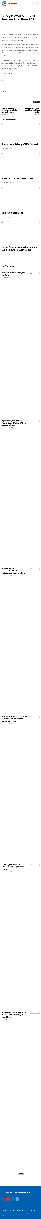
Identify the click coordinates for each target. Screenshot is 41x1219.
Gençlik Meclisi (29, 1213)
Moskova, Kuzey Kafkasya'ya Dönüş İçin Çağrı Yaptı (9, 111)
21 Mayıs (3, 1216)
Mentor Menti (19, 1213)
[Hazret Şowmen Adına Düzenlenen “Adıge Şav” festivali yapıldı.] (20, 232)
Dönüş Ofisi (11, 1213)
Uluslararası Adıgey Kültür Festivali (19, 144)
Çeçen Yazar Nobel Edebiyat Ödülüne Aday (32, 111)
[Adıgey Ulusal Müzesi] (20, 198)
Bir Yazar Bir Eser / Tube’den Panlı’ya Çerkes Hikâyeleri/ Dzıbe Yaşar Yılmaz (13, 571)
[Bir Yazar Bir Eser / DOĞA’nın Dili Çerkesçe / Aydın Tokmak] (20, 1180)
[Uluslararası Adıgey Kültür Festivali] (20, 132)
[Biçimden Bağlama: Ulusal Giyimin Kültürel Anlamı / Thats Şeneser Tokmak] (35, 492)
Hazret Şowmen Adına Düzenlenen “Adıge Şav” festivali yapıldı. (19, 248)
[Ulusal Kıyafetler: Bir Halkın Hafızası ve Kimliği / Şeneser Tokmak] (35, 936)
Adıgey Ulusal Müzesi (12, 212)
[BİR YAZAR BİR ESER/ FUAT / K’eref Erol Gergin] (35, 344)
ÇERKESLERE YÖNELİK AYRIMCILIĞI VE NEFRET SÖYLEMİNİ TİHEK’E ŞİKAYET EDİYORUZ (14, 719)
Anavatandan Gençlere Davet (17, 178)
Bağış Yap (4, 1213)
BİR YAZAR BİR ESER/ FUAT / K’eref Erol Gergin (14, 274)
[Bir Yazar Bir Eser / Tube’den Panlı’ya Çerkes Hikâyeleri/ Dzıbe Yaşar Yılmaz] (35, 640)
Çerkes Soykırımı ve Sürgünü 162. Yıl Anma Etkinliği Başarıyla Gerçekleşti (14, 1015)
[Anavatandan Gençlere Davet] (20, 164)
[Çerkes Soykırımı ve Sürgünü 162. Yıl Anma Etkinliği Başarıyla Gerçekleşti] (35, 1084)
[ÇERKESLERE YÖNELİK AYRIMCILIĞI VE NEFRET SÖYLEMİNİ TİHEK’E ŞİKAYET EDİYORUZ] (35, 788)
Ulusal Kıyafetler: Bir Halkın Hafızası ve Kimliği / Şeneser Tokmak (12, 867)
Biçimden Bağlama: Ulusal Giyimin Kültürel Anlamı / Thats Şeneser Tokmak (13, 423)
